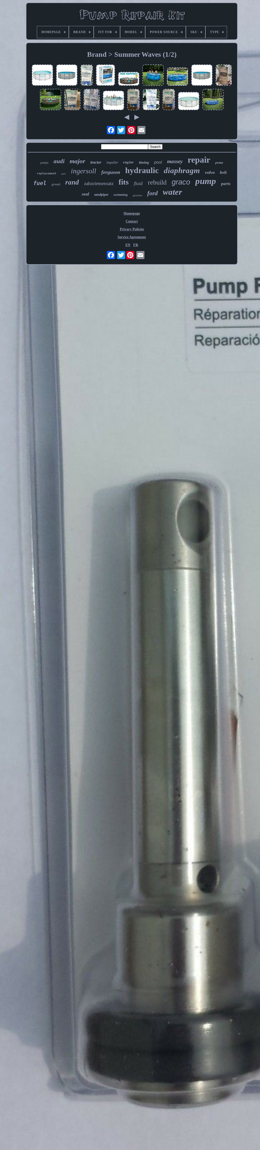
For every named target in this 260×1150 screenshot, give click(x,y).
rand (72, 182)
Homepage (132, 213)
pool (158, 162)
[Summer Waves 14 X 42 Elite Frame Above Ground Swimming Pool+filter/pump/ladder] (42, 75)
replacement (46, 173)
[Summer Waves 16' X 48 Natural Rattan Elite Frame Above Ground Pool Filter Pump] (66, 75)
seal (85, 194)
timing (144, 162)
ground (56, 184)
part (63, 173)
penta (219, 162)
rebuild (157, 182)
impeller (112, 162)
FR (135, 245)
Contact (132, 221)
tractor (95, 162)
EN (127, 245)
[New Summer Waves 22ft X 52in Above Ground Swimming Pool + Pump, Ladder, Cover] (128, 79)
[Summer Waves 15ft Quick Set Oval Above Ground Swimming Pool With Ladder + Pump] (153, 75)
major (77, 161)
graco (181, 182)
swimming (120, 195)
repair (199, 159)
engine (128, 162)
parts (226, 183)
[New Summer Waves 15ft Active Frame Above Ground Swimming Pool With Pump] (213, 100)
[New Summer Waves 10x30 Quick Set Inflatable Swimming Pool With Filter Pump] (105, 75)
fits (124, 182)
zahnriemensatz (98, 183)
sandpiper (101, 195)
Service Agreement (132, 237)
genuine (137, 195)
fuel (39, 183)
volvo (210, 172)
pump (205, 181)
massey (175, 161)
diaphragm (182, 170)
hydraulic (142, 170)
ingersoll (83, 171)
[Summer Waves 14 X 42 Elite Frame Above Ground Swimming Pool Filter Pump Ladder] (86, 75)
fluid (138, 183)
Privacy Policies (132, 229)
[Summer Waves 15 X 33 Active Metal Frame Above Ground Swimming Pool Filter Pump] (177, 77)
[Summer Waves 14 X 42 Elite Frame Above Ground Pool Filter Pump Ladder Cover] (92, 100)
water (172, 192)
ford (152, 193)
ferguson (110, 172)
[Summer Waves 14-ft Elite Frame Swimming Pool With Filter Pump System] (72, 100)
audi (59, 161)
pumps (44, 162)
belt (223, 172)
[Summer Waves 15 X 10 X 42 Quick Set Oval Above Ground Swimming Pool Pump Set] (224, 75)
